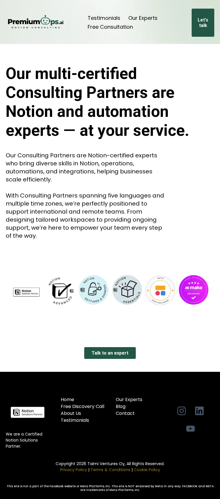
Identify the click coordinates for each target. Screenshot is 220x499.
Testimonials (104, 18)
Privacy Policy (74, 470)
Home (67, 399)
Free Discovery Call (82, 406)
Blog (120, 406)
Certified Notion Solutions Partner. (24, 440)
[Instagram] (181, 411)
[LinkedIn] (199, 411)
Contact (125, 413)
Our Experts (143, 18)
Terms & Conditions (110, 470)
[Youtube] (190, 429)
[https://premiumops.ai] (35, 22)
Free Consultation (110, 26)
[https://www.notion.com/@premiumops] (27, 412)
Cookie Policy (147, 470)
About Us (71, 413)
